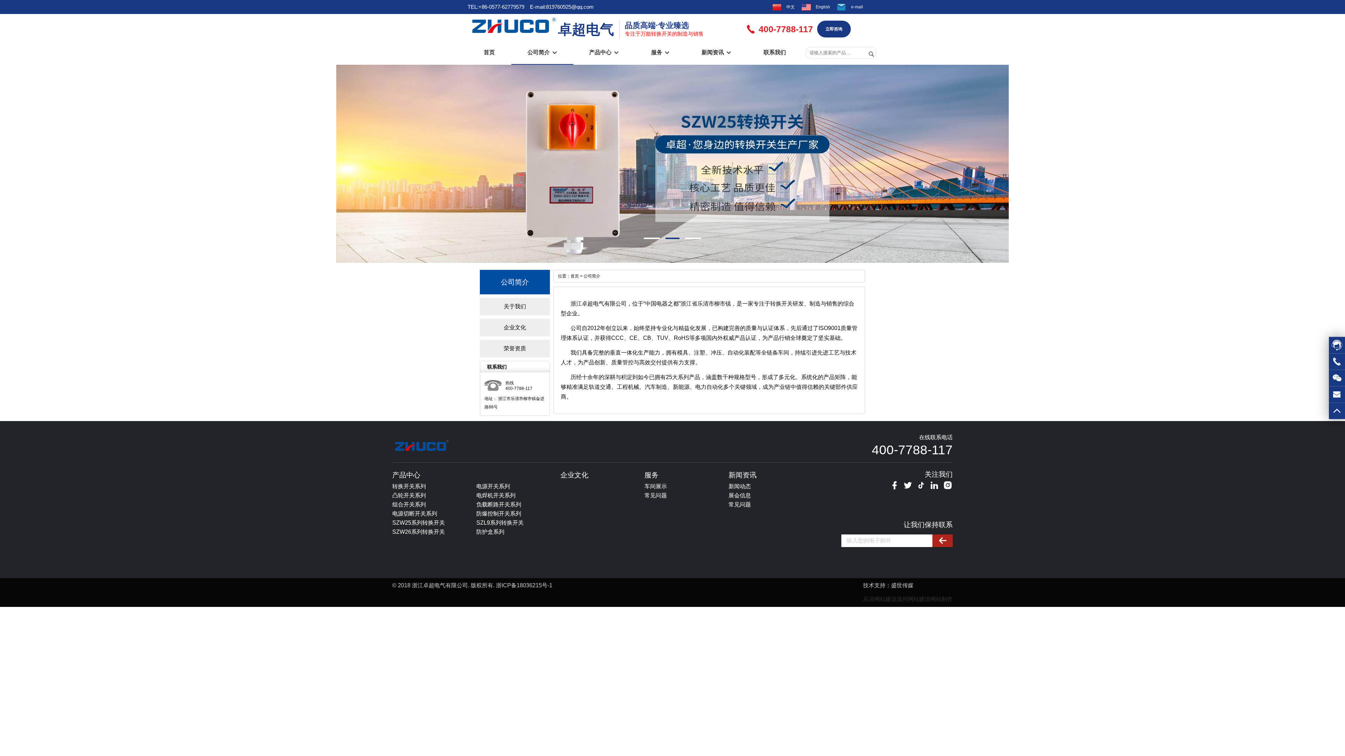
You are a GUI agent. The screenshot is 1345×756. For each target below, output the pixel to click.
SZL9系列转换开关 (500, 523)
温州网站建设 (913, 599)
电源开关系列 (493, 486)
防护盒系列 (490, 532)
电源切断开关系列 (414, 514)
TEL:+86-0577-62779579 (496, 7)
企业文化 (515, 327)
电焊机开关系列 (496, 495)
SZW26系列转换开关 (418, 532)
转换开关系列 (409, 486)
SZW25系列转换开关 (418, 523)
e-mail (857, 7)
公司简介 (542, 52)
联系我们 (775, 52)
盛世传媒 (902, 585)
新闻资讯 (716, 52)
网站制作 (941, 599)
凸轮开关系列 (409, 495)
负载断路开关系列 (498, 504)
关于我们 (515, 306)
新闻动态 (740, 486)
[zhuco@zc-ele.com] (1337, 396)
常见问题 (655, 495)
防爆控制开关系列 (498, 514)
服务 (660, 52)
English (823, 7)
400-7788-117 (912, 450)
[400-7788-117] (1337, 364)
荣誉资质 (515, 348)
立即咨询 (834, 29)
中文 (790, 7)
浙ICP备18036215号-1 (524, 585)
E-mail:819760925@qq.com (562, 7)
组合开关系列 (409, 504)
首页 (489, 52)
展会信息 (740, 495)
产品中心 (604, 52)
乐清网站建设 (880, 599)
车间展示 (655, 486)
